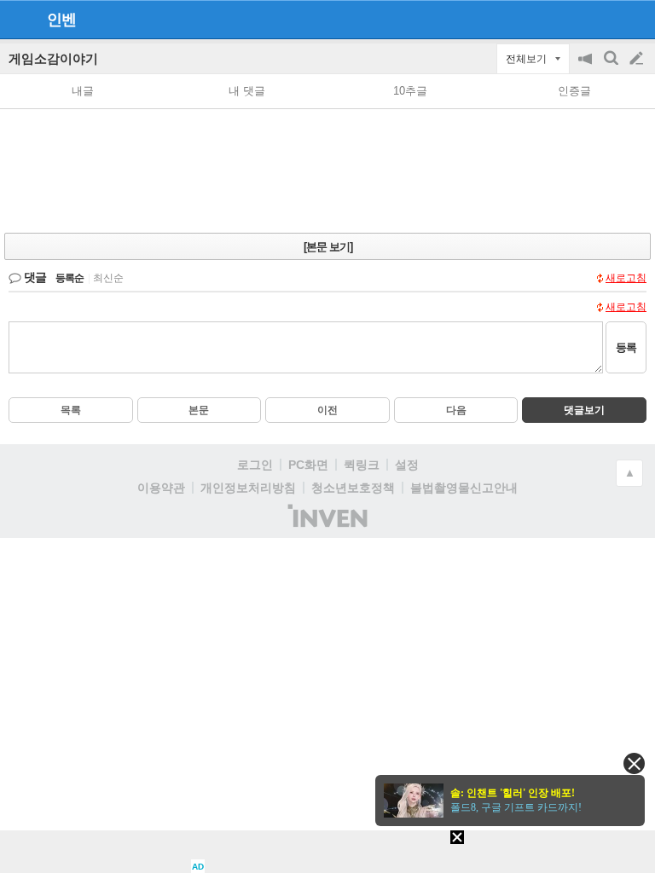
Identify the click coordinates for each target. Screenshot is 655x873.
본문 (198, 410)
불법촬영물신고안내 (464, 487)
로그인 (255, 464)
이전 (327, 410)
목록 (71, 410)
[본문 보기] (328, 246)
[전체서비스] (635, 19)
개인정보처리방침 (248, 487)
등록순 (69, 278)
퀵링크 (362, 464)
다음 (456, 410)
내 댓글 (247, 90)
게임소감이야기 (53, 58)
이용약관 (161, 487)
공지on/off (586, 66)
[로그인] (604, 19)
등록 (626, 347)
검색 (612, 66)
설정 (407, 464)
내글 (83, 90)
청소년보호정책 (353, 487)
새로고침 (626, 278)
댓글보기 (584, 410)
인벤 (61, 19)
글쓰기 (637, 58)
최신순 (108, 278)
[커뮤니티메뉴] (18, 19)
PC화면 (308, 464)
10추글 (410, 90)
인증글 (574, 90)
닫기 (634, 763)
